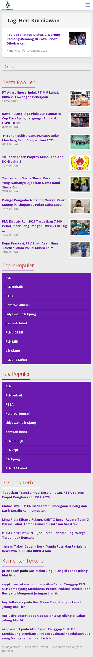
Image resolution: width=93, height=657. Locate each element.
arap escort (11, 629)
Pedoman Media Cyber (67, 647)
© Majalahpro (11, 647)
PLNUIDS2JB (14, 332)
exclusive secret (15, 616)
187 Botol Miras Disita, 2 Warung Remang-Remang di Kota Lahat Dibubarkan (33, 38)
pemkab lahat (16, 323)
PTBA (9, 296)
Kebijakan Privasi (36, 647)
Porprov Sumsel (17, 305)
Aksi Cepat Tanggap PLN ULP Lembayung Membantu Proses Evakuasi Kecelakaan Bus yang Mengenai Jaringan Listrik (46, 588)
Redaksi (7, 651)
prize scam (10, 571)
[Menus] (88, 5)
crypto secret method (19, 584)
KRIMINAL (13, 51)
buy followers (12, 602)
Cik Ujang (12, 350)
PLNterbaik (14, 287)
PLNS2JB (11, 341)
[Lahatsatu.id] (7, 5)
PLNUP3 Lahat (16, 360)
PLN (8, 278)
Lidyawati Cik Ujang (20, 314)
